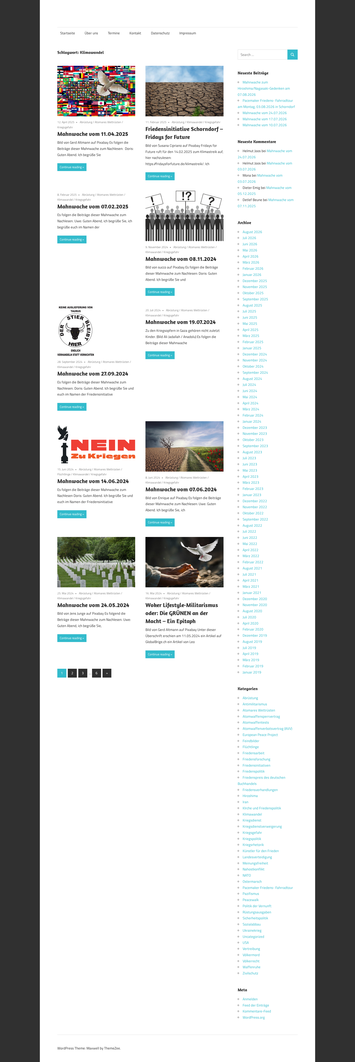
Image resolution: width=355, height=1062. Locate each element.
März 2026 (251, 262)
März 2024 (251, 409)
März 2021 (251, 586)
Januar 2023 (252, 494)
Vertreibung (251, 948)
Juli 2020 (249, 617)
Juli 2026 (249, 238)
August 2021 (252, 568)
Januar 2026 (252, 274)
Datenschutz (160, 33)
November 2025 (255, 286)
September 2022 (255, 519)
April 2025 (250, 329)
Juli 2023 (249, 458)
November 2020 (255, 604)
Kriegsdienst (252, 820)
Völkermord (251, 955)
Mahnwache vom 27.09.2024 (92, 373)
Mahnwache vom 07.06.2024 (181, 489)
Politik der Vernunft (257, 906)
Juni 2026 (250, 244)
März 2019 (251, 660)
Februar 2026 (253, 268)
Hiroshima (250, 795)
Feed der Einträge (256, 1005)
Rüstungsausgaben (257, 912)
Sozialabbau (252, 924)
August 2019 (252, 641)
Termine (114, 33)
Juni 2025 (250, 317)
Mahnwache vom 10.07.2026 (265, 125)
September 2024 (255, 372)
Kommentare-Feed (257, 1011)
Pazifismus (251, 893)
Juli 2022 (249, 531)
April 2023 (250, 476)
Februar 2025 (253, 342)
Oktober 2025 (253, 293)
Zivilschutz (250, 973)
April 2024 (250, 403)
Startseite (67, 33)
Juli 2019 (249, 647)
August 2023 (252, 452)
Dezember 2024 (255, 354)
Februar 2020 (253, 629)
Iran (245, 802)
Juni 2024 (250, 390)
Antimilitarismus (255, 704)
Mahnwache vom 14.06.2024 (93, 481)
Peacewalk (251, 899)
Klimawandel (194, 122)
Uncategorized (253, 936)
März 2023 (251, 482)
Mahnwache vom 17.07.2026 (265, 119)
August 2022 (252, 525)
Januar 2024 (252, 421)
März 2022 (251, 556)
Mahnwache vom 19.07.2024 (180, 321)
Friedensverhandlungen (260, 789)
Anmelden (250, 999)
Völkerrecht (251, 961)
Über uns (91, 33)
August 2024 (252, 378)
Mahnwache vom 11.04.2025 (92, 133)
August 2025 (252, 305)
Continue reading (71, 167)
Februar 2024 (253, 415)
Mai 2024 (250, 397)
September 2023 (255, 446)
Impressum (187, 33)
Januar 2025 (252, 348)
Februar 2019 (253, 666)
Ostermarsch (252, 881)
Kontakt (135, 33)
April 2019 (250, 653)
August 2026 (252, 232)
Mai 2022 (250, 543)
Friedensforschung (256, 759)
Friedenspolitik (254, 771)
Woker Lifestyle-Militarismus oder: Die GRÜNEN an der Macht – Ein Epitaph (181, 613)
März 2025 (251, 335)
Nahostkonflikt (253, 869)
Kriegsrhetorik (253, 844)
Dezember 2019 (255, 635)
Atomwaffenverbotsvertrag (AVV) (267, 728)
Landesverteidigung (257, 857)
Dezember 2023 (255, 427)
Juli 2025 (249, 311)
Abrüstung (86, 122)
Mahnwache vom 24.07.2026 (265, 113)
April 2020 (250, 623)
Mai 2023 (250, 470)
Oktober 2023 (253, 439)
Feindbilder (251, 741)
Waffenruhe (251, 967)
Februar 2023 (253, 488)
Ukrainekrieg (252, 930)
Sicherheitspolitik (255, 918)
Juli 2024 (249, 384)
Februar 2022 (253, 562)
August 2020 (252, 611)
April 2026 (250, 256)
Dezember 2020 (255, 599)
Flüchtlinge (63, 474)
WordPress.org (254, 1017)
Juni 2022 (250, 537)
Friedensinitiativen (256, 765)
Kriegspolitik (252, 838)
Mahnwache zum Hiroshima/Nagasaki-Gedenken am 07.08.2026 (264, 88)
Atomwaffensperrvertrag (261, 716)
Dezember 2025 (255, 280)
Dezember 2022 (255, 501)
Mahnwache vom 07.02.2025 (92, 206)
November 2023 (255, 433)
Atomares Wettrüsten (108, 122)
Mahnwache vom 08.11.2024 (180, 258)
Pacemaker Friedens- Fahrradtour (268, 887)
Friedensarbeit (253, 753)
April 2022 (250, 550)
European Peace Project (260, 734)
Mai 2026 (250, 250)
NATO (247, 875)
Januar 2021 (252, 592)
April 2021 (250, 580)
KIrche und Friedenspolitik (262, 808)
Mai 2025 (250, 323)
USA (246, 942)
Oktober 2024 (253, 366)
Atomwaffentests (256, 722)
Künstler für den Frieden (261, 851)
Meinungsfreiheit (255, 863)
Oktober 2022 (253, 513)
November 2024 (255, 360)
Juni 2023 (250, 464)
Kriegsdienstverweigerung (262, 826)
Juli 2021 (249, 574)
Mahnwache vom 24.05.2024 (93, 605)
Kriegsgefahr (65, 127)
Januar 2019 (252, 672)
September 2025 (255, 299)
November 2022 (255, 507)
